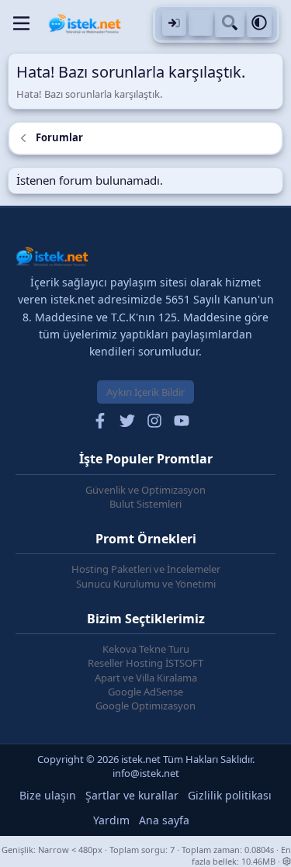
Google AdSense (145, 692)
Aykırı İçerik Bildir (145, 392)
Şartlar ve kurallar (131, 795)
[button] (259, 23)
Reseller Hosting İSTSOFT (145, 663)
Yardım (111, 820)
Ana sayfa (164, 820)
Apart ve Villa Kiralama (146, 678)
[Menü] (21, 23)
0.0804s (259, 849)
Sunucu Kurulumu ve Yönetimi (146, 584)
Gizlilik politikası (230, 795)
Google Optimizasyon (145, 706)
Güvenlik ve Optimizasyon (145, 490)
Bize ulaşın (47, 795)
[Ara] (229, 23)
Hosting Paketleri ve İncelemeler (145, 569)
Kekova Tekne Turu (145, 649)
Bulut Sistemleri (145, 504)
